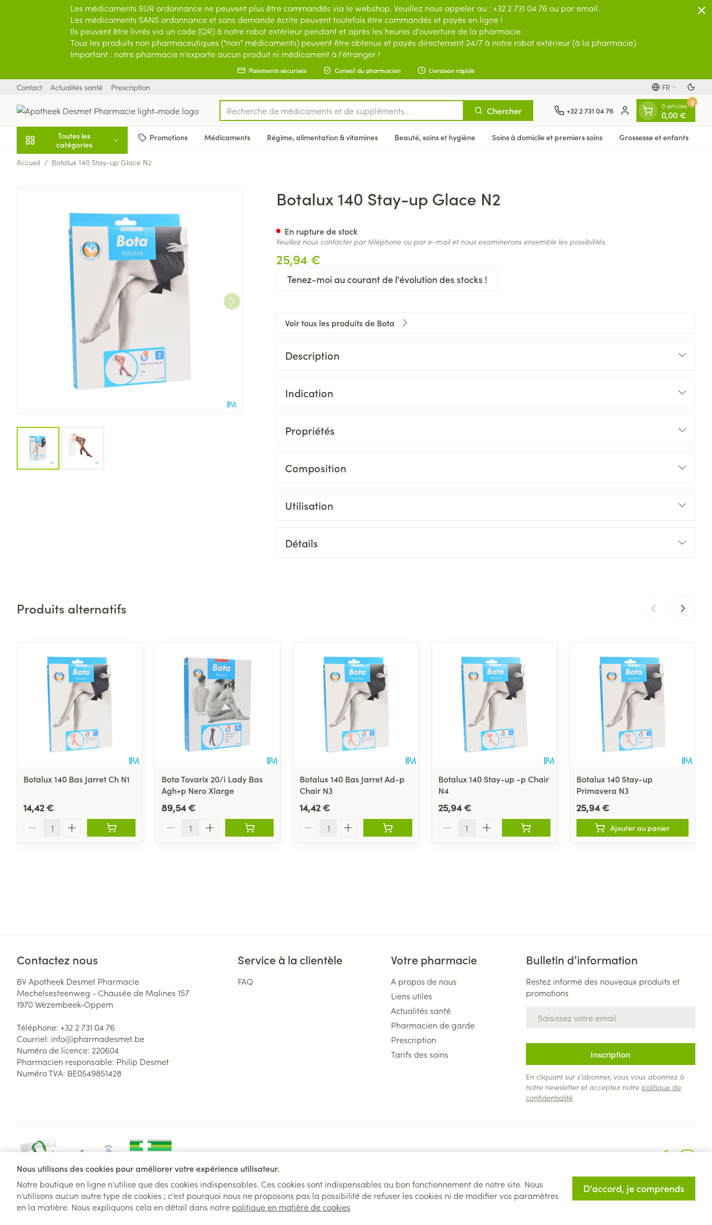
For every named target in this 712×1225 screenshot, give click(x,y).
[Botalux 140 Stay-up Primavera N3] (632, 704)
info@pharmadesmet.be (97, 1038)
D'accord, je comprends (633, 1188)
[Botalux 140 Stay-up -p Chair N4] (494, 704)
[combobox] (341, 110)
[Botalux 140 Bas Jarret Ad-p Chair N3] (355, 704)
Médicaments (227, 137)
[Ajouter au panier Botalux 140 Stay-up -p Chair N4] (526, 828)
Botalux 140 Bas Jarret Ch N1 (76, 779)
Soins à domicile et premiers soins (547, 137)
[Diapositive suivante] (682, 608)
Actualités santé (77, 87)
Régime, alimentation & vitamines (322, 137)
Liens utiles (411, 995)
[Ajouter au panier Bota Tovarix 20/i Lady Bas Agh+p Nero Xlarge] (249, 828)
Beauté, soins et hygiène (435, 137)
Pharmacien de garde (433, 1025)
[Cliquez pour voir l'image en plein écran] (129, 301)
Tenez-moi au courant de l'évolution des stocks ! (387, 279)
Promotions (169, 137)
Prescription (130, 87)
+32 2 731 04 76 (87, 1027)
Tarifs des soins (419, 1054)
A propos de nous (424, 981)
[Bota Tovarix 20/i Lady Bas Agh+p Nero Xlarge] (217, 704)
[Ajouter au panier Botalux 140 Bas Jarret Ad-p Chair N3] (387, 828)
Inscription (610, 1054)
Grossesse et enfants (654, 137)
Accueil (28, 162)
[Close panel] (701, 10)
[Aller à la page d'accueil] (108, 110)
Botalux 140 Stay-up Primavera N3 (614, 784)
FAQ (245, 981)
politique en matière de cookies (291, 1206)
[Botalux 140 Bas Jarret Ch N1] (79, 704)
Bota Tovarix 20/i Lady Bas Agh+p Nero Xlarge (212, 784)
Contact (29, 87)
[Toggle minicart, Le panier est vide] (648, 110)
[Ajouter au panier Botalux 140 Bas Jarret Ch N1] (111, 828)
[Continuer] (232, 301)
